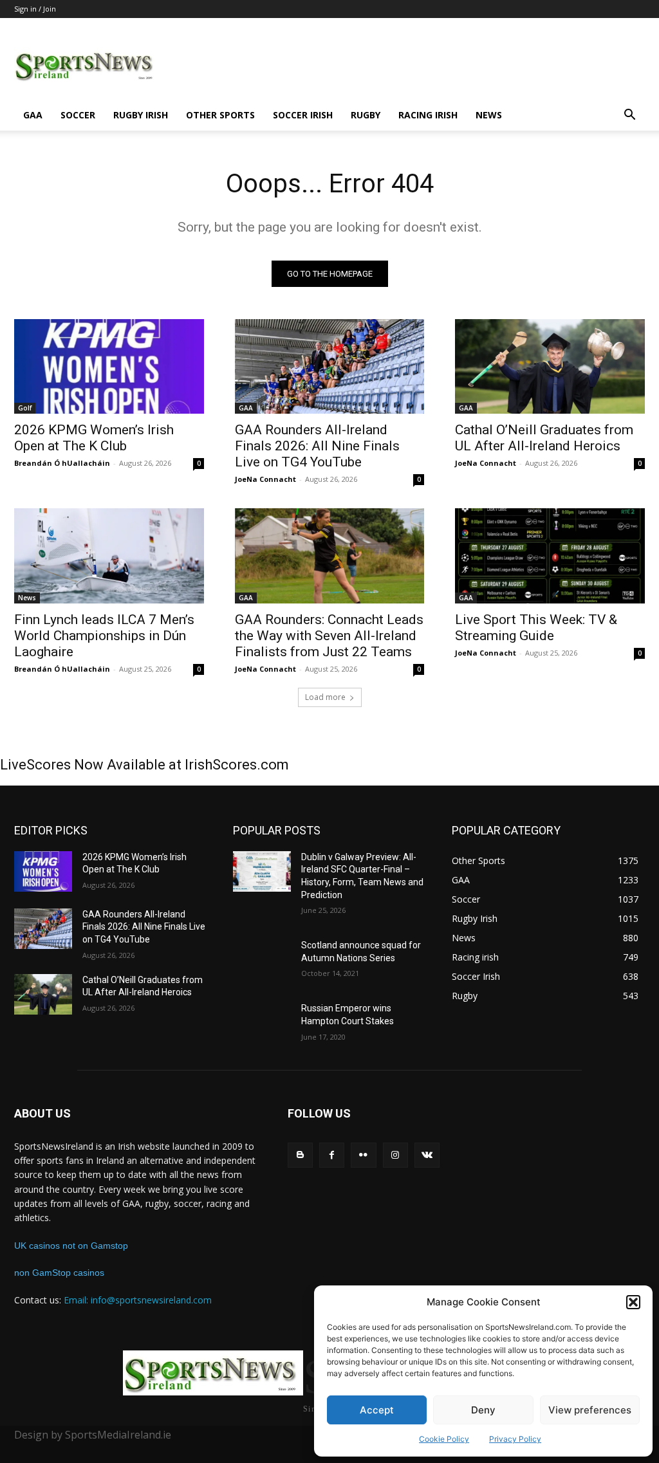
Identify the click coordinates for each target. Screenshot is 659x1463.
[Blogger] (300, 1155)
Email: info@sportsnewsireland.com (138, 1300)
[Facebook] (331, 1155)
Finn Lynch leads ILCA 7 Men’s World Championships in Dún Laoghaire (104, 635)
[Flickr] (363, 1155)
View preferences (589, 1410)
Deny (483, 1410)
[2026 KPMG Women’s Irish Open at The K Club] (109, 366)
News (489, 115)
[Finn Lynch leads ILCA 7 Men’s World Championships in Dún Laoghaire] (109, 555)
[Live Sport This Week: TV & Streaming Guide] (550, 555)
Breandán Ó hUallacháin (62, 463)
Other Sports (220, 115)
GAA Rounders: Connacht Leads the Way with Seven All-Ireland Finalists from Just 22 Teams (329, 635)
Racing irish (428, 115)
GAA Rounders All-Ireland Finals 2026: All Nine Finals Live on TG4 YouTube (317, 446)
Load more (325, 697)
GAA (32, 115)
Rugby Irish (140, 115)
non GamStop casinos (59, 1272)
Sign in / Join (35, 9)
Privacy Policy (515, 1439)
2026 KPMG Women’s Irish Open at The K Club (94, 438)
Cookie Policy (444, 1439)
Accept (377, 1410)
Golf (25, 407)
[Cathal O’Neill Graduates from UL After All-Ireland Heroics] (550, 366)
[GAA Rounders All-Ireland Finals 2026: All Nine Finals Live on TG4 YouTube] (330, 366)
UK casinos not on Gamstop (71, 1245)
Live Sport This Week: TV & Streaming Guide (536, 627)
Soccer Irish (303, 115)
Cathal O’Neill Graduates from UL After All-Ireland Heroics (544, 438)
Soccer (77, 115)
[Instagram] (395, 1155)
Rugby (365, 115)
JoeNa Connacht (265, 479)
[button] (633, 1302)
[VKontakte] (427, 1155)
